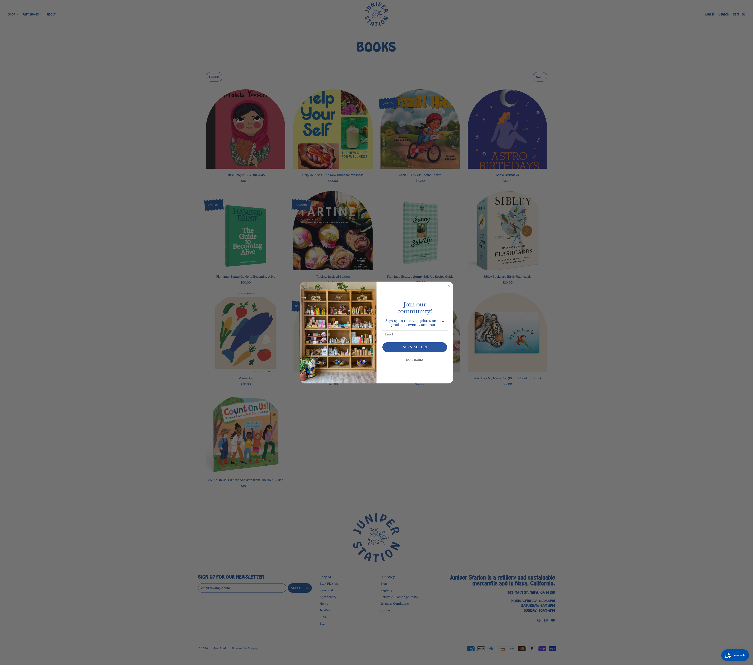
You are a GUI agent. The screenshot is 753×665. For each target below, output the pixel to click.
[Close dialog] (448, 286)
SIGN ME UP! (415, 347)
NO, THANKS (415, 359)
